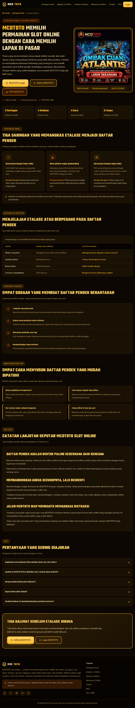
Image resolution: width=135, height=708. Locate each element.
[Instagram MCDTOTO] (16, 693)
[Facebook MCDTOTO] (4, 693)
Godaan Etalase (81, 4)
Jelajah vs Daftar (64, 4)
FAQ (119, 4)
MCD (14, 4)
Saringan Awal (48, 4)
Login (128, 4)
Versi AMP (90, 693)
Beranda (6, 13)
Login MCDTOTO (50, 640)
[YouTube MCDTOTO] (22, 693)
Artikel (112, 4)
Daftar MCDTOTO (45, 83)
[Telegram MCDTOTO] (28, 693)
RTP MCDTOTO (16, 92)
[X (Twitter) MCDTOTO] (10, 693)
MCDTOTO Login (17, 83)
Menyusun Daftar (98, 4)
